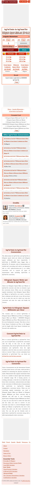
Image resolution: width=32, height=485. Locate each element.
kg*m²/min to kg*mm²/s (9, 188)
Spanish (13, 442)
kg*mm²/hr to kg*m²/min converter (11, 356)
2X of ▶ (8, 57)
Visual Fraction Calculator (10, 469)
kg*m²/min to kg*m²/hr (9, 156)
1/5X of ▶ (22, 59)
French (8, 442)
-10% (3, 40)
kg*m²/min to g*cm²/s (9, 192)
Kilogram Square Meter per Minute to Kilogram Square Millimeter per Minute (16, 182)
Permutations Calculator (18, 475)
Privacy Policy (7, 456)
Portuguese (25, 442)
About (5, 445)
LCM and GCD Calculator (10, 471)
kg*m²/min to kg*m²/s (9, 161)
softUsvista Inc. (26, 480)
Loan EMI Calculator (9, 465)
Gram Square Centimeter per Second (7, 67)
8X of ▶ (8, 61)
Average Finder (17, 463)
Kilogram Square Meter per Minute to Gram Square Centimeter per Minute (16, 150)
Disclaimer (6, 451)
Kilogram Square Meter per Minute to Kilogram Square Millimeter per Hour (16, 173)
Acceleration (23, 1)
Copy (8, 40)
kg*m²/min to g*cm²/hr (9, 138)
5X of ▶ (8, 59)
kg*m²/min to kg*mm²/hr (10, 170)
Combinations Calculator (10, 477)
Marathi (19, 442)
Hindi (3, 442)
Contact (5, 448)
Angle (29, 1)
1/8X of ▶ (22, 61)
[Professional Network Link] (23, 206)
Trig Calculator (7, 475)
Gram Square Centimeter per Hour (25, 67)
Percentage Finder (8, 463)
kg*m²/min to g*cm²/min (10, 147)
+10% (13, 40)
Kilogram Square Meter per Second (16, 67)
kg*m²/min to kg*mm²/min (10, 179)
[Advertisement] (16, 15)
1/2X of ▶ (22, 57)
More (24, 50)
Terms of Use (6, 453)
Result (16, 75)
